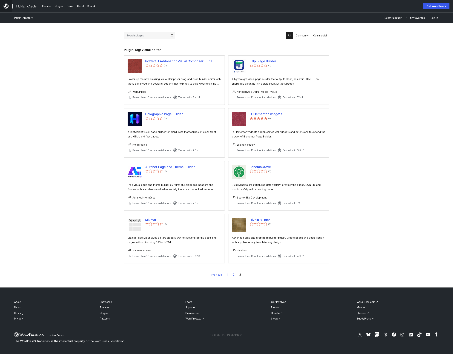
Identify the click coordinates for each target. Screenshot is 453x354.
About (17, 301)
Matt (361, 307)
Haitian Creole (56, 335)
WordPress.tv (194, 318)
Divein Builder (260, 220)
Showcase (106, 301)
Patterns (105, 318)
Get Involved (278, 301)
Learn (188, 301)
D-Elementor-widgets (266, 114)
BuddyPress (365, 318)
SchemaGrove (260, 167)
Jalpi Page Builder (263, 61)
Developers (192, 313)
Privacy (18, 318)
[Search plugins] (171, 35)
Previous (216, 274)
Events (275, 307)
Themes (104, 307)
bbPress (363, 313)
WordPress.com (367, 301)
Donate (277, 313)
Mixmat (150, 220)
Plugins (104, 313)
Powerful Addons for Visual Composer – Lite (179, 61)
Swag (276, 318)
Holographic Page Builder (164, 114)
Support (190, 307)
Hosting (18, 313)
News (17, 307)
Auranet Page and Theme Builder (170, 167)
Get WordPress (436, 6)
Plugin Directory (23, 17)
